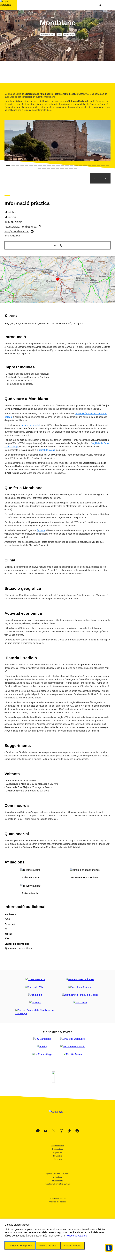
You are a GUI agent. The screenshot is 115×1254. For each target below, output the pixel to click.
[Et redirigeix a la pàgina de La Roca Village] (42, 1054)
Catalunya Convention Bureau (57, 1184)
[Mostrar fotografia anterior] (95, 178)
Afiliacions (57, 1177)
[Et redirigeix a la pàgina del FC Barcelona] (42, 1039)
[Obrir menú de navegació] (110, 5)
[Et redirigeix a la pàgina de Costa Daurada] (35, 979)
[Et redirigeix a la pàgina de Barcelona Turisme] (80, 987)
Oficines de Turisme (57, 1202)
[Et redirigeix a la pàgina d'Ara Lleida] (35, 995)
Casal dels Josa (47, 450)
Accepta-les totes (72, 1245)
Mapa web (57, 1159)
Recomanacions (57, 1146)
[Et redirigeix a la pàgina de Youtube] (45, 1131)
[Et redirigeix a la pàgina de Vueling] (42, 1046)
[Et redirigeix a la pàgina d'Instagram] (61, 1131)
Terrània (41, 530)
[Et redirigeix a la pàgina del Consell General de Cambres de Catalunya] (35, 1012)
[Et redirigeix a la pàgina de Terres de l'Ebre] (35, 987)
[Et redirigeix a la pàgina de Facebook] (38, 1131)
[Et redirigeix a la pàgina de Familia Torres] (73, 1054)
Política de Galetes (76, 1235)
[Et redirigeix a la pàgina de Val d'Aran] (80, 1002)
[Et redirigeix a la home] (8, 5)
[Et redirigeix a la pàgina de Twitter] (53, 1131)
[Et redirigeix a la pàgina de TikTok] (69, 1131)
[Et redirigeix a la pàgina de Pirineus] (35, 1002)
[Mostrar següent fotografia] (105, 178)
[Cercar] (100, 5)
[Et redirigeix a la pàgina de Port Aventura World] (72, 1046)
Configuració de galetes (20, 1245)
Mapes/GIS (57, 1152)
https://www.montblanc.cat (20, 226)
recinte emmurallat (31, 425)
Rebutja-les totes (47, 1245)
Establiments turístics (57, 1198)
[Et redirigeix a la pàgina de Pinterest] (77, 1131)
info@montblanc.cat (16, 231)
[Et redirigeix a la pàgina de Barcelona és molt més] (80, 979)
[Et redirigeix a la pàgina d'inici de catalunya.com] (57, 1115)
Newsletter (57, 1156)
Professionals (57, 1180)
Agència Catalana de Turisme (58, 1174)
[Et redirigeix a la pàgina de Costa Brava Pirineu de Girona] (80, 995)
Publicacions (57, 1149)
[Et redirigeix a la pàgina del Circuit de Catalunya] (72, 1039)
